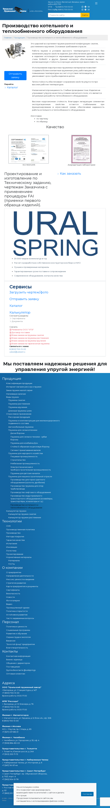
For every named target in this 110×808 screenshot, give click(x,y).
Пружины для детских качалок (25, 473)
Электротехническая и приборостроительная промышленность (30, 468)
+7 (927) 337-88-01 (10, 732)
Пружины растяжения (19, 404)
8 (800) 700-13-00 (65, 7)
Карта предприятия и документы (22, 586)
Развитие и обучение (16, 633)
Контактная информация (18, 656)
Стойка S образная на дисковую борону (29, 446)
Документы (17, 321)
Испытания (11, 543)
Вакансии (10, 641)
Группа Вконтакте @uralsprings (21, 670)
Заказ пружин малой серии (19, 390)
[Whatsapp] (82, 7)
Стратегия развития (16, 583)
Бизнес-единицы (14, 659)
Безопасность (13, 593)
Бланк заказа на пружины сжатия (27, 335)
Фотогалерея (13, 600)
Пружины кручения (17, 407)
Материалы (14, 560)
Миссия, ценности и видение (20, 579)
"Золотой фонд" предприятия (20, 644)
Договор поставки (20, 332)
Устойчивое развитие (17, 615)
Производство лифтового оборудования (30, 492)
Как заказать (70, 173)
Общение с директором (18, 663)
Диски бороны (17, 433)
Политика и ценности (16, 626)
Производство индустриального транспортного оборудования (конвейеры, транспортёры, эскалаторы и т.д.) (31, 498)
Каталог (12, 87)
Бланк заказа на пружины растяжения (30, 338)
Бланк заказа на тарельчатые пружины (30, 343)
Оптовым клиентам (15, 674)
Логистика (11, 550)
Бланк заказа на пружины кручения (28, 341)
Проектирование (14, 554)
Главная (8, 37)
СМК (8, 526)
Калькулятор (19, 312)
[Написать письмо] (89, 7)
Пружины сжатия (16, 400)
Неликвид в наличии (16, 394)
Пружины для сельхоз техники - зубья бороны (28, 438)
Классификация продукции (19, 383)
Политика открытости (17, 611)
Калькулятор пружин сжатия (22, 514)
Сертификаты (18, 318)
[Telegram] (85, 7)
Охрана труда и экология (18, 637)
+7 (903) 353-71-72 (10, 754)
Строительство (18, 460)
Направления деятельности (20, 576)
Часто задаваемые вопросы (20, 618)
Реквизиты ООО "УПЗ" (22, 329)
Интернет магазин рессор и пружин (23, 387)
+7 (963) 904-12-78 (10, 779)
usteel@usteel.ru (17, 352)
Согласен (87, 794)
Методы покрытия (15, 536)
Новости (10, 597)
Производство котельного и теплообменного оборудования (26, 506)
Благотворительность (17, 648)
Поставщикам (13, 667)
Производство (13, 533)
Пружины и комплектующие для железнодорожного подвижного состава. (34, 422)
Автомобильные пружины (21, 427)
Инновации (11, 547)
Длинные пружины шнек (20, 411)
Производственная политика (20, 529)
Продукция (19, 37)
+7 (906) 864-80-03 (11, 743)
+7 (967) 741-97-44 (10, 765)
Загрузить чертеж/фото (28, 292)
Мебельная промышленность (25, 463)
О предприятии (13, 572)
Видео (9, 604)
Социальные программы (18, 630)
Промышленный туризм (17, 608)
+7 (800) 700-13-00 (10, 693)
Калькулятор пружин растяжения (24, 517)
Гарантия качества (15, 540)
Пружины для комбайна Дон (24, 443)
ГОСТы (11, 564)
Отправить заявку (15, 75)
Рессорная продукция (19, 417)
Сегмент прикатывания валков (25, 450)
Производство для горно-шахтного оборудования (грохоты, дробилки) (27, 481)
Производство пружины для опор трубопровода (26, 487)
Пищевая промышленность (23, 456)
